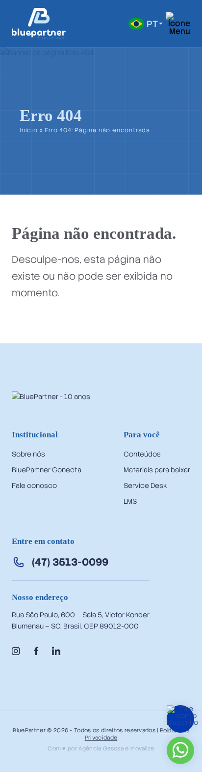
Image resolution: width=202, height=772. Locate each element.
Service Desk (145, 485)
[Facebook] (36, 651)
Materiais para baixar (157, 469)
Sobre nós (28, 454)
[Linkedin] (56, 651)
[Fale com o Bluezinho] (182, 722)
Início (29, 131)
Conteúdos (142, 454)
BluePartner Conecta (46, 469)
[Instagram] (16, 651)
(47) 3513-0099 (70, 562)
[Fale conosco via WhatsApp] (180, 754)
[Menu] (178, 23)
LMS (130, 501)
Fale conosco (34, 485)
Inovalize (142, 748)
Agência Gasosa (100, 748)
